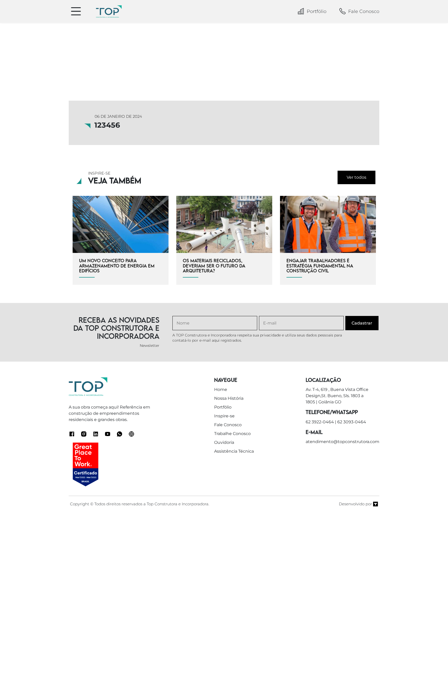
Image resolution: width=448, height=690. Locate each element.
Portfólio (316, 11)
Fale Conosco (363, 11)
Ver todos (356, 177)
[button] (432, 674)
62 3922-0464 (320, 421)
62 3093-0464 (351, 421)
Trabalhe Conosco (232, 433)
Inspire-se (224, 415)
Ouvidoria (224, 442)
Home (220, 389)
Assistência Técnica (234, 451)
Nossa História (228, 398)
